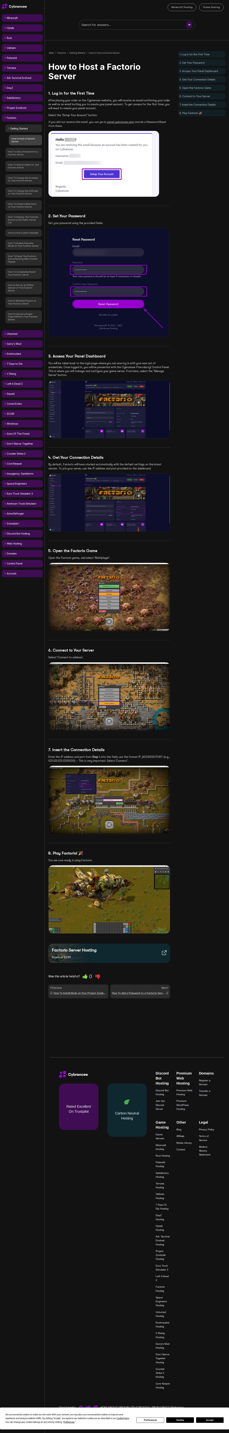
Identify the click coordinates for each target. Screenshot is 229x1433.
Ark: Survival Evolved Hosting (163, 1240)
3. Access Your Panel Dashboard (198, 71)
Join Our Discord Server (160, 1104)
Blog (178, 1129)
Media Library (184, 1142)
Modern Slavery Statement (204, 1150)
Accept (210, 1420)
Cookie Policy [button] (122, 1418)
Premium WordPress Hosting (182, 1104)
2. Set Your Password (191, 62)
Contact (180, 1149)
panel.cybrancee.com (120, 122)
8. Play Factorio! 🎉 (190, 112)
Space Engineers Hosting (161, 1301)
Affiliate (180, 1136)
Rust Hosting (163, 1155)
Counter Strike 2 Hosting (160, 1373)
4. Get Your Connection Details (197, 79)
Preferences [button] (69, 1422)
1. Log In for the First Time (194, 54)
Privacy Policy (206, 1129)
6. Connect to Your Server (194, 96)
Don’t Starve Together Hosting (162, 1358)
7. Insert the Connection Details (197, 104)
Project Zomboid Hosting (160, 1255)
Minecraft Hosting (182, 7)
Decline (180, 1420)
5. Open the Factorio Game (195, 87)
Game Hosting (211, 7)
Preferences (150, 1420)
